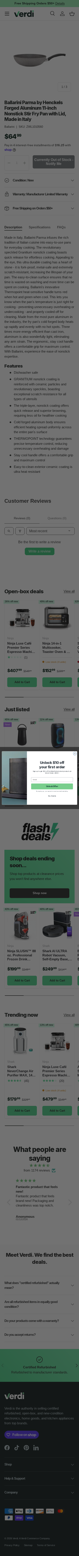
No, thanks (52, 796)
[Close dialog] (75, 753)
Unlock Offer (52, 786)
